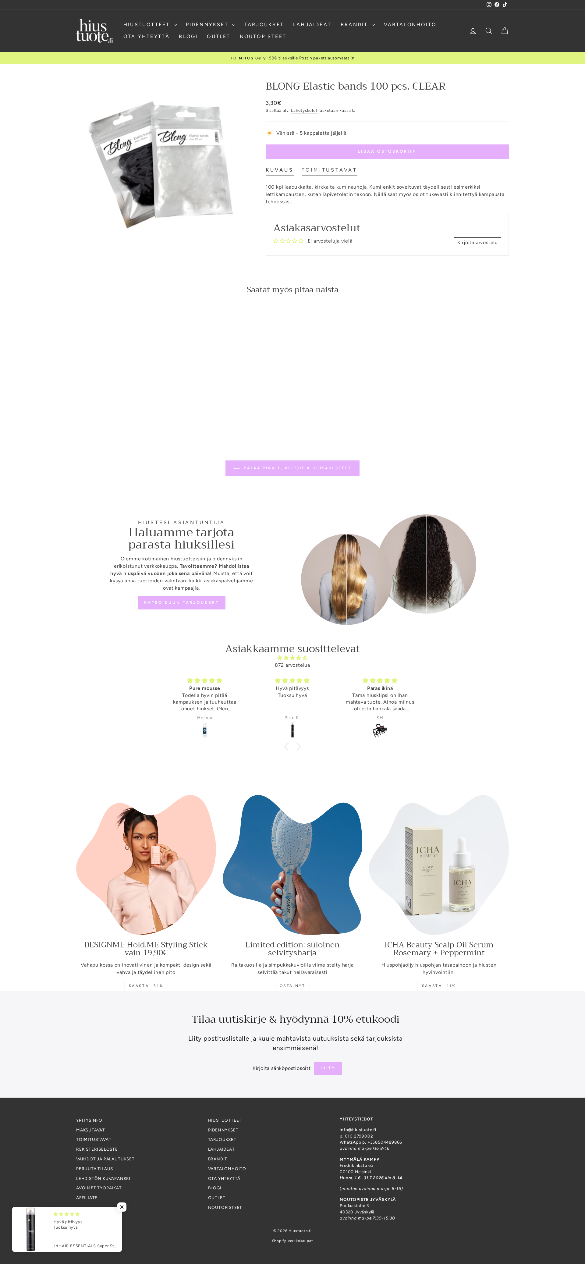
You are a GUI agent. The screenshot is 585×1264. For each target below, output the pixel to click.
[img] (292, 658)
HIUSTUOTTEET (147, 24)
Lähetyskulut (304, 110)
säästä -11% (439, 986)
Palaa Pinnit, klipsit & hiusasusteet (297, 468)
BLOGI (188, 36)
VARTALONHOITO (410, 24)
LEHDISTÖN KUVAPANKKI (103, 1178)
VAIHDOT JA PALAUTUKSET (105, 1158)
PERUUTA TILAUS (94, 1168)
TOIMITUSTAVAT (93, 1139)
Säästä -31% (146, 986)
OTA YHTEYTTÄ (146, 36)
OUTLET (218, 36)
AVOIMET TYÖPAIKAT (99, 1187)
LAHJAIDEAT (312, 24)
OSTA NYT (293, 986)
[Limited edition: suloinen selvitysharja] (293, 865)
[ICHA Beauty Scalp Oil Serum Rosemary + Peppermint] (439, 865)
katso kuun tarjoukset (181, 602)
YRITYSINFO (89, 1120)
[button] (288, 746)
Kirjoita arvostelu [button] (477, 242)
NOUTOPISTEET (263, 36)
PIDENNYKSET (208, 24)
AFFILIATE (87, 1197)
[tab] (280, 171)
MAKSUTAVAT (90, 1129)
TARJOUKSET (264, 24)
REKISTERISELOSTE (97, 1149)
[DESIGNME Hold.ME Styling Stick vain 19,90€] (146, 865)
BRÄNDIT (355, 24)
